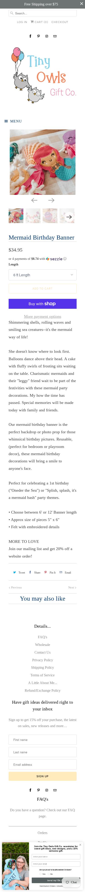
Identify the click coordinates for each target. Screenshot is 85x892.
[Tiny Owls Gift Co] (43, 77)
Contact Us (42, 652)
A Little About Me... (42, 683)
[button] (43, 259)
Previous (16, 587)
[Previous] (34, 200)
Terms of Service (42, 675)
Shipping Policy (42, 667)
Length (13, 264)
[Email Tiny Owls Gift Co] (55, 36)
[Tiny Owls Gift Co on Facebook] (30, 36)
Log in (22, 22)
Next (71, 587)
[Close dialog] (80, 845)
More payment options (42, 316)
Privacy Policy (42, 660)
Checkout (59, 22)
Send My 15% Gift (56, 880)
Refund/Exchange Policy (43, 690)
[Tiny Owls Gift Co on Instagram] (47, 36)
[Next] (51, 200)
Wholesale (42, 645)
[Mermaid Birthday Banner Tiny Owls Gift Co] (42, 162)
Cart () (41, 22)
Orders (42, 833)
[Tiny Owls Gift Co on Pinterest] (38, 36)
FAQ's (42, 637)
